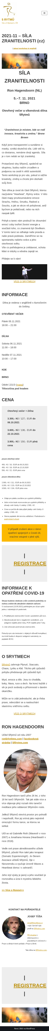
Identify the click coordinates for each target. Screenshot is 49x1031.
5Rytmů (6, 664)
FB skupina (31, 935)
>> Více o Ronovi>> (13, 890)
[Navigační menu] (44, 13)
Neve (16, 1029)
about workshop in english (25, 48)
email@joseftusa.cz (35, 923)
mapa (20, 384)
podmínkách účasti (11, 519)
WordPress (30, 1029)
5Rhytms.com (39, 929)
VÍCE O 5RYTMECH (24, 281)
